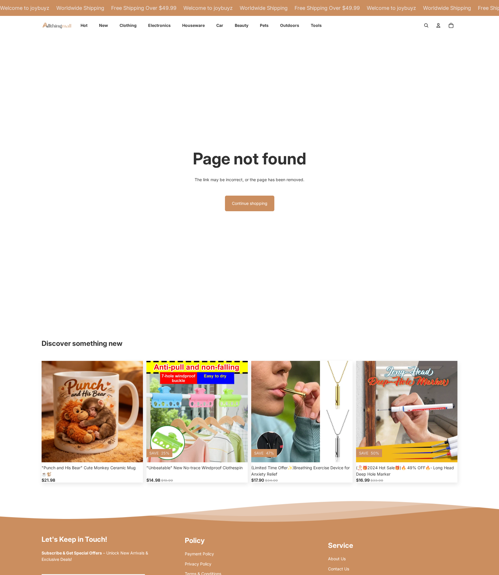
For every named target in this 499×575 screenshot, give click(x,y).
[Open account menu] (438, 25)
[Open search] (426, 25)
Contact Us (338, 568)
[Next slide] (134, 411)
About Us (337, 558)
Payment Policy (199, 553)
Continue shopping (249, 203)
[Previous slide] (50, 411)
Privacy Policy (198, 563)
